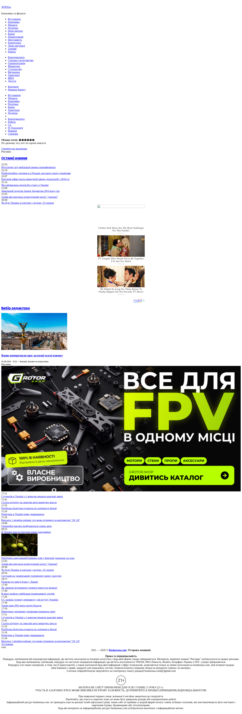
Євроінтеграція (16, 63)
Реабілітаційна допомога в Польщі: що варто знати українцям (36, 173)
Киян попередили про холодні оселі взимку (32, 355)
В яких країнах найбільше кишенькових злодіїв (27, 593)
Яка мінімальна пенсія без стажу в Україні (25, 185)
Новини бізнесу (17, 89)
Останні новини (14, 158)
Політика (13, 28)
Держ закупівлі (16, 45)
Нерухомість (15, 39)
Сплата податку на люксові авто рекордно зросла (29, 502)
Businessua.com (117, 650)
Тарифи (12, 48)
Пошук (12, 51)
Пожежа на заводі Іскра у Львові (19, 581)
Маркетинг (14, 66)
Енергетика (14, 42)
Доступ (12, 81)
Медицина (14, 72)
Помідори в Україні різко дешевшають (22, 514)
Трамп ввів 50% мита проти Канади (21, 605)
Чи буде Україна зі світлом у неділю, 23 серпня (27, 203)
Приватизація (15, 36)
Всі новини (14, 19)
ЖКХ (11, 78)
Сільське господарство (20, 60)
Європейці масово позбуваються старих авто (26, 526)
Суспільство (15, 69)
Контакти (13, 86)
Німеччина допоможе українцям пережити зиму (28, 611)
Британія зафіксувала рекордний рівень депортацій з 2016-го (35, 179)
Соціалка (13, 133)
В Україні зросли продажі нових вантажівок (26, 532)
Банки (11, 33)
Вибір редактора (15, 308)
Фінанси (12, 25)
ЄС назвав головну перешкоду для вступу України (29, 599)
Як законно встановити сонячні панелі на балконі (29, 587)
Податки (13, 113)
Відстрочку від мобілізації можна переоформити (28, 167)
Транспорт (14, 75)
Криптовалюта (16, 57)
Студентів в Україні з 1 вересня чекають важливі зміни (32, 496)
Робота (12, 122)
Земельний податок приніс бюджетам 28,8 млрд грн (30, 191)
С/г (10, 125)
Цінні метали (15, 31)
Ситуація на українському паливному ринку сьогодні (31, 575)
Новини (12, 130)
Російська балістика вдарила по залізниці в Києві (29, 508)
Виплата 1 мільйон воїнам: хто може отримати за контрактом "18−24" (40, 520)
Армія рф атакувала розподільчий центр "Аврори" (29, 197)
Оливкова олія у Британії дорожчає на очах (38, 558)
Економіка (14, 22)
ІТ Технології (15, 127)
